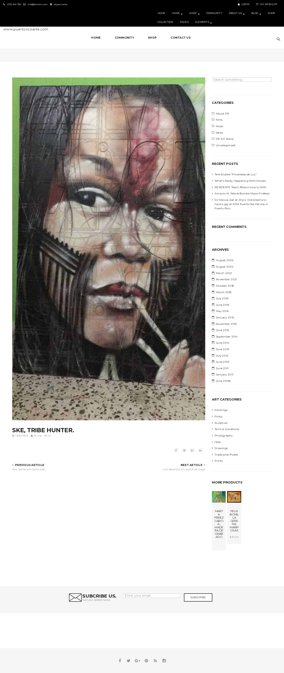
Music (219, 126)
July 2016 (222, 298)
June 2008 (223, 381)
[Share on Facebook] (176, 450)
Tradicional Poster (227, 454)
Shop (193, 13)
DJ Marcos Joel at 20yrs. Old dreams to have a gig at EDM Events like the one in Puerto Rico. (241, 204)
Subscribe (198, 597)
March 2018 (224, 292)
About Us (236, 13)
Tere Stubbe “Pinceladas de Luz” (236, 174)
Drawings (221, 448)
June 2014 (222, 342)
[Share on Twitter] (184, 450)
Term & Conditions (227, 429)
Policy (219, 416)
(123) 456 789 (13, 4)
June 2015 (222, 330)
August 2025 (224, 260)
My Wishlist (268, 4)
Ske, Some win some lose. (29, 469)
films (219, 119)
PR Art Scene (224, 138)
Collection (165, 22)
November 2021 (226, 279)
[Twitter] (128, 660)
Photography (224, 435)
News (219, 132)
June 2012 (222, 361)
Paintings (221, 410)
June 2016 (222, 304)
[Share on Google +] (192, 450)
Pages (184, 22)
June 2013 (222, 349)
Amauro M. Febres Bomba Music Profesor (242, 193)
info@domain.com (37, 4)
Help (218, 442)
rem (39, 435)
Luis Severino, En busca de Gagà (183, 469)
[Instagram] (164, 660)
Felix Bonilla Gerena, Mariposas (234, 520)
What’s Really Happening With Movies (240, 180)
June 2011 (222, 368)
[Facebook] (119, 660)
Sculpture (221, 422)
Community (214, 13)
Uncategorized (225, 145)
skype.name (60, 4)
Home (161, 13)
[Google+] (137, 660)
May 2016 (222, 311)
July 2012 (222, 355)
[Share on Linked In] (200, 450)
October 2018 (225, 285)
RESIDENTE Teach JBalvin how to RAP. (241, 187)
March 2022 (224, 273)
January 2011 (224, 374)
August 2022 (224, 266)
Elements (202, 22)
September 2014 (227, 336)
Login (245, 4)
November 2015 (226, 324)
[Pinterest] (146, 660)
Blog (255, 13)
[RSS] (155, 660)
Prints (219, 460)
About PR (222, 113)
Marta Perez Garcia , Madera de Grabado (219, 524)
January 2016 (225, 317)
